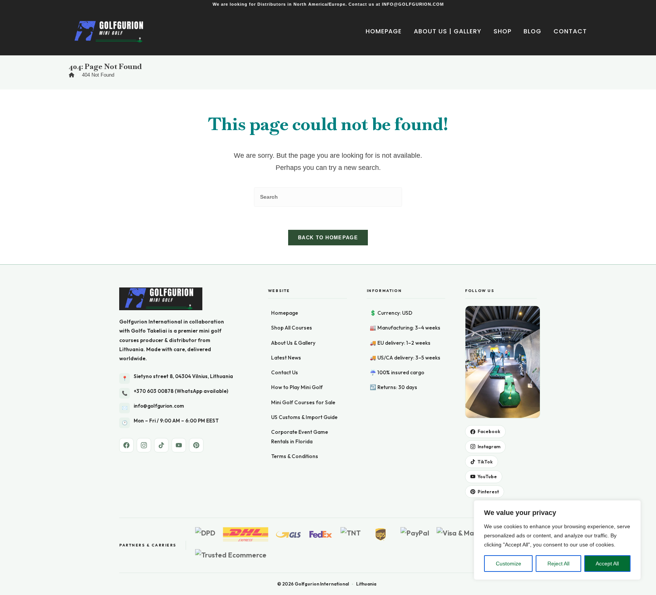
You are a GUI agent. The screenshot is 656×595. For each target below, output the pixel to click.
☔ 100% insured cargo (397, 372)
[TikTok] (161, 445)
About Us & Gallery (293, 342)
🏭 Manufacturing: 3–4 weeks (405, 327)
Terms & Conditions (294, 456)
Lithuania (131, 349)
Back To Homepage (328, 237)
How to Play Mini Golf (297, 387)
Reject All (558, 563)
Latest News (286, 357)
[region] (557, 540)
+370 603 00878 (153, 391)
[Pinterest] (196, 445)
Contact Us (284, 372)
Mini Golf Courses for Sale (303, 402)
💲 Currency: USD (391, 312)
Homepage (284, 312)
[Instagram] (144, 445)
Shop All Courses (291, 327)
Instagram (489, 446)
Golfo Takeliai (149, 330)
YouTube (487, 476)
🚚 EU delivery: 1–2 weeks (400, 342)
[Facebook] (126, 445)
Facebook (489, 431)
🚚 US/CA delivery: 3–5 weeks (405, 357)
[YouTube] (179, 445)
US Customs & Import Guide (304, 417)
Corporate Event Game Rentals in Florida (299, 436)
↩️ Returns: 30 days (393, 387)
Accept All (607, 563)
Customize (508, 563)
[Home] (71, 75)
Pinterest (488, 492)
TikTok (485, 462)
